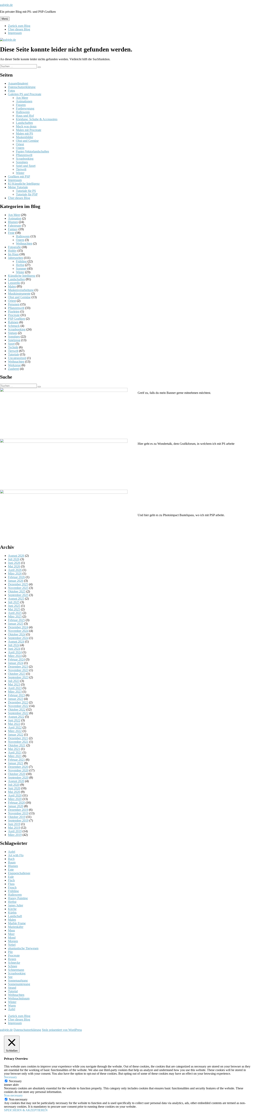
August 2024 (16, 641)
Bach (11, 859)
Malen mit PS (24, 133)
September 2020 (18, 777)
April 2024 (15, 652)
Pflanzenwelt (24, 155)
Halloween (23, 112)
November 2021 (18, 741)
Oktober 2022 (17, 709)
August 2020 (16, 781)
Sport (11, 343)
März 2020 (15, 799)
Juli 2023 (14, 681)
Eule (11, 876)
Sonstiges (22, 162)
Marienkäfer (15, 927)
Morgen (13, 941)
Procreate (14, 315)
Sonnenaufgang (18, 980)
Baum (12, 862)
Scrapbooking (24, 158)
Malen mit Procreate (28, 130)
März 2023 (15, 691)
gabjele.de (6, 5)
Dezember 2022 (18, 702)
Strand (12, 987)
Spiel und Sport (25, 165)
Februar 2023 (16, 695)
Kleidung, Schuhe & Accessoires (36, 119)
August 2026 (16, 555)
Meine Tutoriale (18, 187)
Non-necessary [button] (13, 1095)
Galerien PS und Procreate (24, 94)
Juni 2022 (14, 720)
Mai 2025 (14, 609)
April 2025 (15, 613)
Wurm (12, 1005)
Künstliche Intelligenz (21, 275)
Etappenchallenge (19, 873)
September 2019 (18, 820)
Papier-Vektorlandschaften (32, 151)
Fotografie (14, 247)
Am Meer (22, 97)
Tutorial (13, 991)
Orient (20, 144)
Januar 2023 (15, 698)
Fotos (11, 90)
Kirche (12, 909)
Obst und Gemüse (27, 140)
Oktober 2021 (17, 745)
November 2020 (18, 770)
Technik (13, 347)
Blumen (13, 222)
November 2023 (18, 670)
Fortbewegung (25, 108)
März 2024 (15, 656)
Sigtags (12, 333)
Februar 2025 (16, 620)
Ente (11, 869)
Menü (5, 18)
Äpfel (11, 1009)
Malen (12, 286)
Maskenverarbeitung (21, 290)
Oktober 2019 (17, 817)
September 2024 (18, 638)
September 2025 (18, 595)
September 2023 (18, 677)
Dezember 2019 (18, 809)
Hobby (12, 250)
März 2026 (15, 573)
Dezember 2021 (18, 738)
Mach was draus (26, 126)
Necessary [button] (10, 1077)
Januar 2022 (15, 734)
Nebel (12, 944)
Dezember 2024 (18, 627)
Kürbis (12, 912)
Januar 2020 (15, 806)
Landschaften (24, 122)
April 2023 (15, 688)
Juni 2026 (14, 562)
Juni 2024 (14, 648)
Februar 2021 (16, 759)
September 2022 (18, 713)
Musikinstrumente (19, 293)
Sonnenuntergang (19, 984)
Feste (11, 232)
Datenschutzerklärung (21, 87)
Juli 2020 (14, 784)
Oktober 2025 (17, 591)
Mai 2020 (14, 792)
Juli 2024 (14, 645)
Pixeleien (14, 311)
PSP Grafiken (16, 318)
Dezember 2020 (18, 766)
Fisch (11, 880)
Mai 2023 (14, 684)
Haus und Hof (25, 115)
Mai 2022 (14, 724)
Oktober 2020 (17, 774)
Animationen (24, 101)
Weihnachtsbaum (18, 998)
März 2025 (15, 616)
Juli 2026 (14, 559)
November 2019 (18, 813)
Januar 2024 (15, 663)
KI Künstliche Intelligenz (24, 183)
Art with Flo (16, 855)
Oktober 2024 (17, 634)
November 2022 (18, 706)
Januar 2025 (15, 623)
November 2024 (18, 630)
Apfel (11, 851)
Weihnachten (24, 243)
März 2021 (15, 756)
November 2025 (18, 588)
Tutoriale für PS (26, 190)
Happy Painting (18, 898)
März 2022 (15, 731)
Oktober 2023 (17, 673)
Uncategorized (17, 358)
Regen (12, 959)
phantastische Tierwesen (23, 948)
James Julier (15, 905)
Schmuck (14, 325)
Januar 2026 (15, 580)
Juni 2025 (14, 605)
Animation (14, 218)
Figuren (21, 105)
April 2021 (15, 752)
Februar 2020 (16, 802)
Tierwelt (21, 169)
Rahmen (13, 322)
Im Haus (13, 254)
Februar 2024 (16, 659)
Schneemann (16, 969)
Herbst (20, 265)
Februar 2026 (16, 577)
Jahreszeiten (15, 257)
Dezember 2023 (18, 666)
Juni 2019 (14, 824)
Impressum (15, 33)
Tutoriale (13, 354)
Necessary (15, 1081)
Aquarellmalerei (18, 83)
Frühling (21, 261)
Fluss (11, 884)
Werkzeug (14, 365)
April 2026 (15, 570)
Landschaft (15, 916)
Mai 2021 (14, 749)
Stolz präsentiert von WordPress (62, 1029)
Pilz (10, 952)
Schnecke (14, 962)
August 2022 (16, 716)
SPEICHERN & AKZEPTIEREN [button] (26, 1110)
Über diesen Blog (19, 29)
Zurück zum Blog (19, 25)
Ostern (20, 148)
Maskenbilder (24, 137)
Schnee (12, 966)
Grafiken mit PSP (19, 176)
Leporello (14, 283)
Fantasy (13, 229)
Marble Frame (17, 923)
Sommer (21, 268)
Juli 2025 (14, 602)
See (10, 977)
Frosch (12, 887)
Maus (11, 930)
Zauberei (13, 368)
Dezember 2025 (18, 584)
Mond (12, 937)
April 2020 (15, 795)
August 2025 (16, 598)
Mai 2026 (14, 566)
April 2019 (15, 831)
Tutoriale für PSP (27, 194)
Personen (14, 304)
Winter (20, 173)
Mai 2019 (14, 827)
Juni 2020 (14, 788)
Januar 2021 (15, 763)
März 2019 (15, 834)
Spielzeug (14, 340)
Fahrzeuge (14, 225)
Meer (11, 934)
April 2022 (15, 727)
